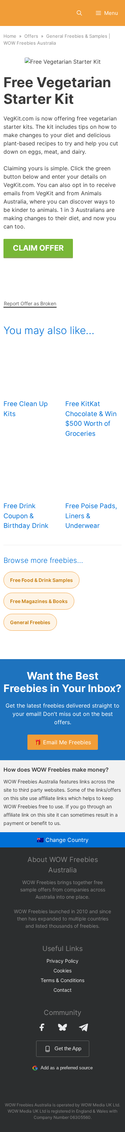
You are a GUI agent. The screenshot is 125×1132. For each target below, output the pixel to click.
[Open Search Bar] (79, 13)
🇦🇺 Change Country (63, 839)
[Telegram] (83, 1027)
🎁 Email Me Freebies (62, 742)
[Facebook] (42, 1027)
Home (9, 36)
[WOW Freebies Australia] (16, 13)
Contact (62, 990)
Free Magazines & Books (39, 601)
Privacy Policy (62, 961)
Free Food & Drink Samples (41, 580)
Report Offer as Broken (30, 303)
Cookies (62, 970)
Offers (31, 36)
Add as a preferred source (67, 1067)
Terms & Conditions (62, 980)
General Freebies (30, 622)
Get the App (68, 1048)
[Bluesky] (62, 1027)
